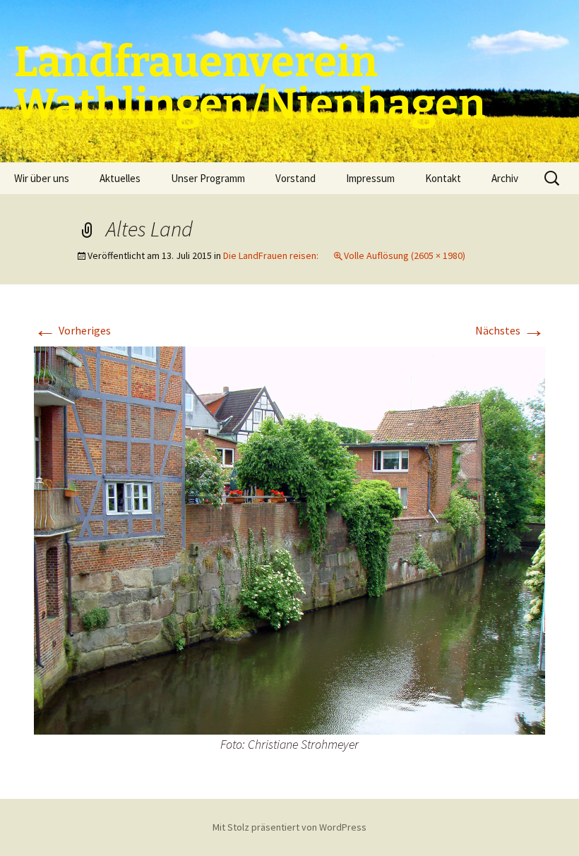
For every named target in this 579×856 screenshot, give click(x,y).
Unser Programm (208, 178)
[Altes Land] (289, 539)
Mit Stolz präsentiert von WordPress (289, 827)
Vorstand (295, 178)
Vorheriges (72, 330)
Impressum (370, 178)
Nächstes (510, 330)
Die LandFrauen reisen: (270, 255)
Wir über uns (41, 178)
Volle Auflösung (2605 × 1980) (404, 255)
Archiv (504, 178)
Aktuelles (120, 178)
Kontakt (443, 178)
